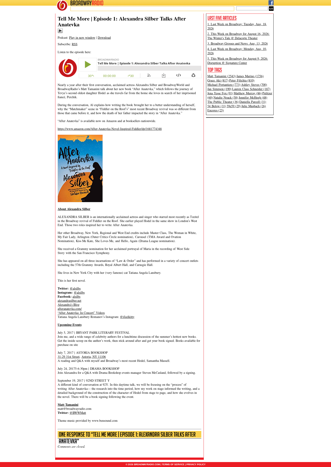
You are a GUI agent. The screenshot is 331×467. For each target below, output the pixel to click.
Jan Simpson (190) (219, 89)
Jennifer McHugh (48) (253, 97)
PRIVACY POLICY (196, 464)
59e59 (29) (234, 106)
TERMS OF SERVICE (173, 464)
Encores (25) (215, 110)
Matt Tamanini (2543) (221, 76)
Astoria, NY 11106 (94, 356)
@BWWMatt (78, 412)
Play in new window (82, 37)
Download (104, 37)
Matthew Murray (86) (248, 93)
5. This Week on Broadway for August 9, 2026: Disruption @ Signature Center (237, 60)
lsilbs (77, 288)
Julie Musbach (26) (253, 106)
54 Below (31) (216, 106)
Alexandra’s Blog (68, 304)
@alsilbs (79, 292)
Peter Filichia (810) (241, 80)
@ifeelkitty (127, 317)
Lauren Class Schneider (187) (251, 89)
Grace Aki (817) (218, 80)
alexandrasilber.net (69, 300)
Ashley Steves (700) (254, 84)
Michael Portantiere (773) (223, 84)
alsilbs (76, 296)
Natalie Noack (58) (225, 97)
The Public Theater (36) (223, 102)
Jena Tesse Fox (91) (220, 93)
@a (72, 288)
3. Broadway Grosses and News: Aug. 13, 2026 (237, 43)
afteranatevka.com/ (70, 308)
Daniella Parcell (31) (252, 102)
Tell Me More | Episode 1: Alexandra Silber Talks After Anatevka (122, 21)
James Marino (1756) (250, 76)
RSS (74, 44)
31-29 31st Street (68, 356)
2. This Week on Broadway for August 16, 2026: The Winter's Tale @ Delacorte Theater (238, 36)
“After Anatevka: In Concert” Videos (81, 313)
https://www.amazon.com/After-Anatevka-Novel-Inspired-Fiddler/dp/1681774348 (110, 129)
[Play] (60, 32)
